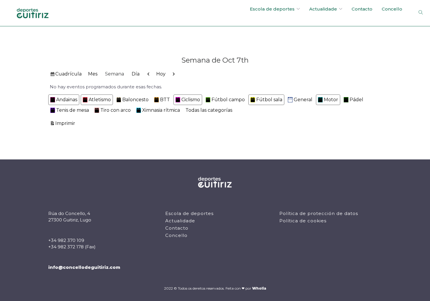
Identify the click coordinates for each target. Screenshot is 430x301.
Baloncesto (135, 99)
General (303, 99)
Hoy (161, 74)
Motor (331, 99)
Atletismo (100, 99)
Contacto (362, 9)
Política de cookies (302, 220)
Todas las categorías (208, 110)
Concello (392, 9)
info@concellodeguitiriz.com (84, 267)
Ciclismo (190, 99)
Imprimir (66, 123)
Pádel (356, 99)
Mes (92, 74)
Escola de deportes (272, 9)
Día (136, 74)
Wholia (259, 288)
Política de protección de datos (318, 213)
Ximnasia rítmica (161, 110)
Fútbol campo (228, 99)
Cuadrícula (68, 75)
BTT (165, 99)
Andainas (66, 99)
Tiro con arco (115, 110)
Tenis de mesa (72, 110)
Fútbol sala (269, 99)
